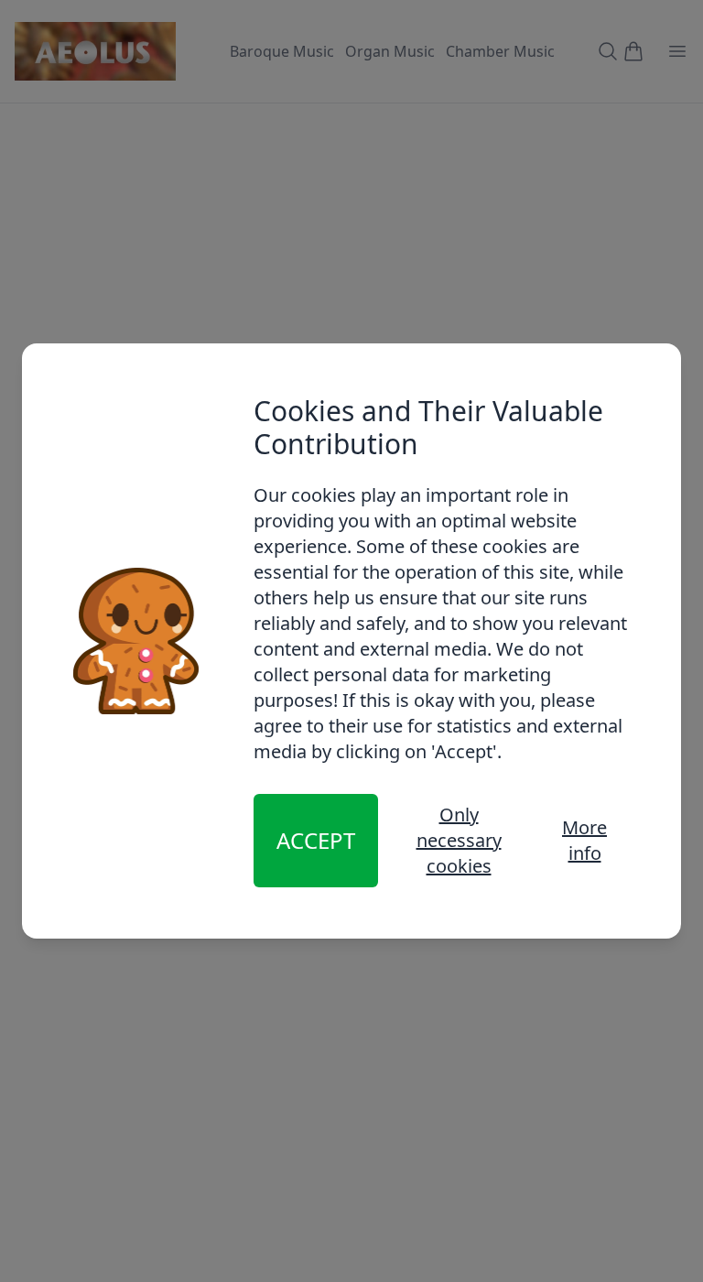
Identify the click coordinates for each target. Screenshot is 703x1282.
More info (584, 840)
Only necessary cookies (459, 840)
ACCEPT (315, 840)
